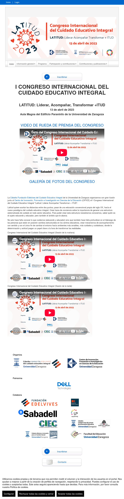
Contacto (62, 461)
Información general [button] (25, 63)
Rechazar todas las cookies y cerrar (36, 493)
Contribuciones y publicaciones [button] (92, 63)
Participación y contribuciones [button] (62, 63)
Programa (42, 63)
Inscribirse (62, 76)
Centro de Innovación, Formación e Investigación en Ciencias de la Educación (48, 200)
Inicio (8, 2)
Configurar (9, 493)
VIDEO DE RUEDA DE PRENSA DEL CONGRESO (62, 125)
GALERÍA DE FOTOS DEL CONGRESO (62, 181)
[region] (62, 486)
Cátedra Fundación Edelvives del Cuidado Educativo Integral (36, 197)
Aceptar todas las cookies (70, 493)
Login (17, 2)
